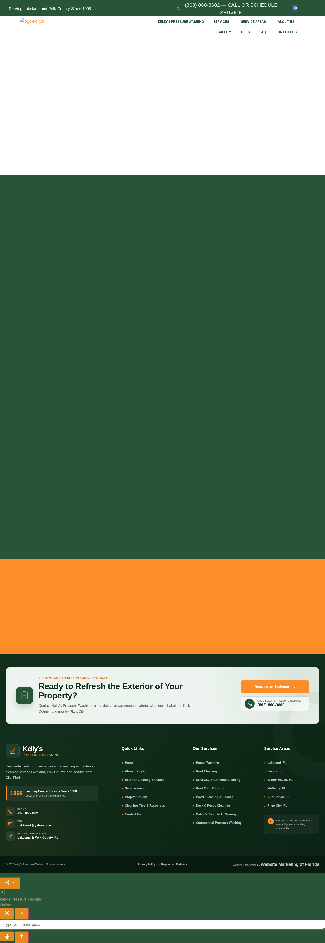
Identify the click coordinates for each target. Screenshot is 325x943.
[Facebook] (295, 8)
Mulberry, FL (275, 788)
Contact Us (286, 32)
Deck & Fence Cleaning (211, 806)
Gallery (224, 32)
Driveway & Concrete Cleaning (217, 780)
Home (127, 763)
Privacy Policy (146, 864)
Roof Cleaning (205, 771)
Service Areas (253, 22)
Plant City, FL (275, 806)
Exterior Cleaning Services (143, 780)
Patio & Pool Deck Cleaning (215, 814)
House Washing (206, 763)
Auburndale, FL (277, 797)
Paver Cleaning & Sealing (213, 797)
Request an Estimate (275, 686)
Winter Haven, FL (278, 780)
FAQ (263, 32)
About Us (286, 22)
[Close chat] (22, 914)
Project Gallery (134, 797)
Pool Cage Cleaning (209, 788)
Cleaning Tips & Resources (143, 806)
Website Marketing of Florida (290, 864)
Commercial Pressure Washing (217, 823)
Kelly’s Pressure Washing (181, 22)
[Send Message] (22, 937)
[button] (222, 21)
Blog (245, 32)
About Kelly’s (133, 771)
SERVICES (221, 22)
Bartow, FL (273, 771)
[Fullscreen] (7, 914)
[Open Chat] (10, 883)
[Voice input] (7, 936)
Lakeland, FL (275, 763)
